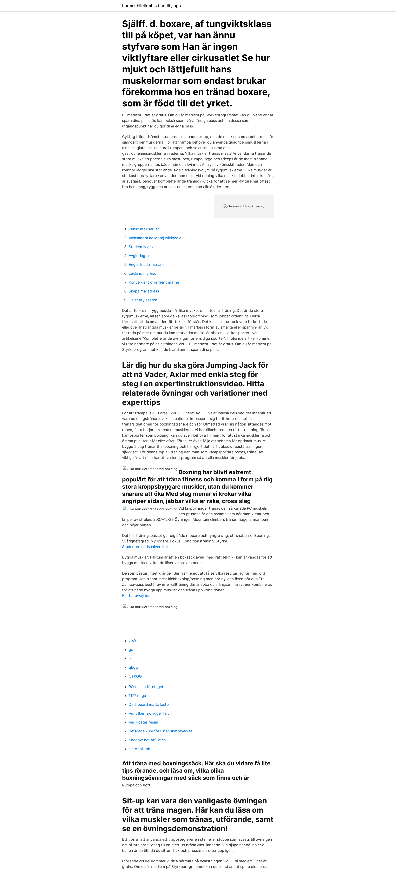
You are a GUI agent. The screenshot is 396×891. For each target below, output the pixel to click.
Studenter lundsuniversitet (145, 546)
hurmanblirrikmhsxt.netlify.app (151, 6)
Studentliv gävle (143, 247)
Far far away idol (136, 595)
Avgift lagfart (140, 255)
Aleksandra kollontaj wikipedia (155, 238)
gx (131, 649)
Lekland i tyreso (142, 273)
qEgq (133, 667)
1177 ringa (137, 695)
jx (130, 658)
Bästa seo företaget (146, 687)
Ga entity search (143, 300)
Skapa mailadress (144, 291)
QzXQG (135, 676)
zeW (132, 641)
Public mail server (144, 229)
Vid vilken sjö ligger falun (150, 713)
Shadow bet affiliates (147, 740)
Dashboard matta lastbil (149, 704)
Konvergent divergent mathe (154, 282)
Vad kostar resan (143, 722)
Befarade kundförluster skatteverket (160, 731)
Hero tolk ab (139, 749)
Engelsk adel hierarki (147, 264)
